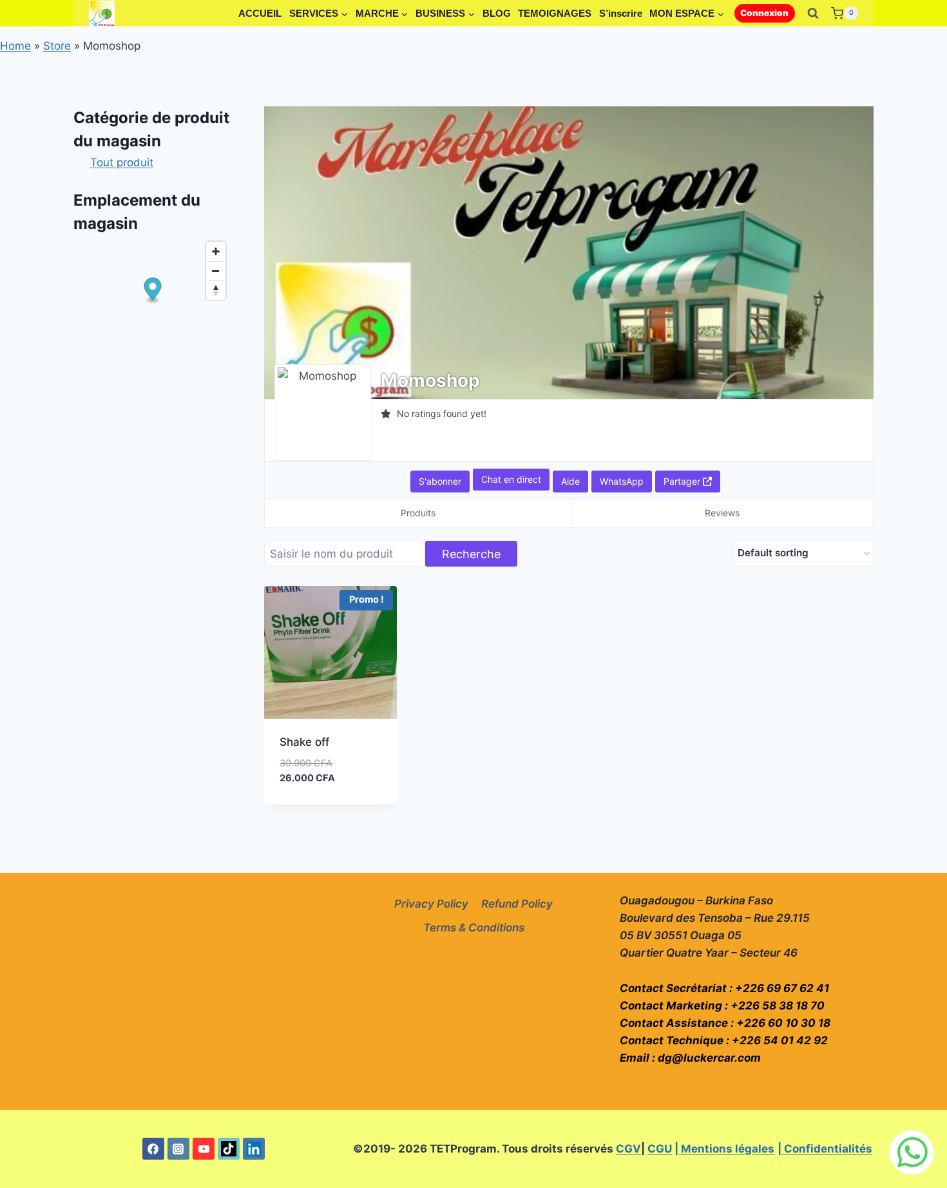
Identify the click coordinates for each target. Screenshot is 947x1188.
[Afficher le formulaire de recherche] (813, 13)
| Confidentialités (825, 1148)
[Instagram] (178, 1149)
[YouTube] (204, 1149)
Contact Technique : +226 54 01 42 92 (724, 1040)
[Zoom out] (215, 270)
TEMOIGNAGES (554, 13)
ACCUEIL (260, 13)
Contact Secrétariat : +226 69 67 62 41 (724, 988)
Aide (570, 481)
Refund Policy (517, 903)
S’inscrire (620, 13)
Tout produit (121, 162)
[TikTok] (229, 1149)
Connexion (764, 13)
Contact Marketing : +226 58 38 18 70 (722, 1005)
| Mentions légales (724, 1148)
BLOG (497, 13)
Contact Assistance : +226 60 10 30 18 (725, 1023)
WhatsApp (622, 481)
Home (15, 45)
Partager (683, 481)
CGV (628, 1148)
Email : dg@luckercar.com (690, 1057)
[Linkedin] (254, 1149)
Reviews (722, 512)
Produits (418, 512)
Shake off (304, 741)
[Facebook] (153, 1149)
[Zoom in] (215, 251)
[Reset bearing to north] (215, 290)
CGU (659, 1148)
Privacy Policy (431, 903)
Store (57, 45)
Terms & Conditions (473, 927)
